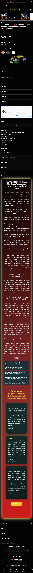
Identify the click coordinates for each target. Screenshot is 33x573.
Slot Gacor (16, 504)
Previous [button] (1, 1)
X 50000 (4, 86)
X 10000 (4, 91)
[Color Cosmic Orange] (3, 52)
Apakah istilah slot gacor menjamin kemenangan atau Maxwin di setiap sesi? (15, 368)
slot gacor (7, 195)
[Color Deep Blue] (8, 52)
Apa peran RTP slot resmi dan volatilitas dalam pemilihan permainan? (15, 373)
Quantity (3, 121)
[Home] (15, 9)
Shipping (9, 39)
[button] (2, 9)
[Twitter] (4, 176)
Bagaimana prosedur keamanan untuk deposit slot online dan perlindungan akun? (16, 378)
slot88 (27, 322)
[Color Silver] (13, 52)
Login (10, 571)
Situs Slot (13, 565)
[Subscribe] (27, 550)
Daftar (16, 571)
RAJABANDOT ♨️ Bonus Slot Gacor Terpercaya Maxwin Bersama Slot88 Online (16, 2)
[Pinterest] (7, 176)
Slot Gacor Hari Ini (7, 77)
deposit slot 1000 (22, 280)
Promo (3, 571)
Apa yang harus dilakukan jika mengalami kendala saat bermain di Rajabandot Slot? (15, 382)
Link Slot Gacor (6, 72)
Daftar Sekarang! (22, 2)
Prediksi (23, 571)
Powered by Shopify (21, 565)
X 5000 (4, 96)
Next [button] (31, 1)
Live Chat (29, 571)
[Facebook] (2, 176)
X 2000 (4, 101)
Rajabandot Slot (9, 242)
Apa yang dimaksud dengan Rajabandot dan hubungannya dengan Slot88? (15, 363)
